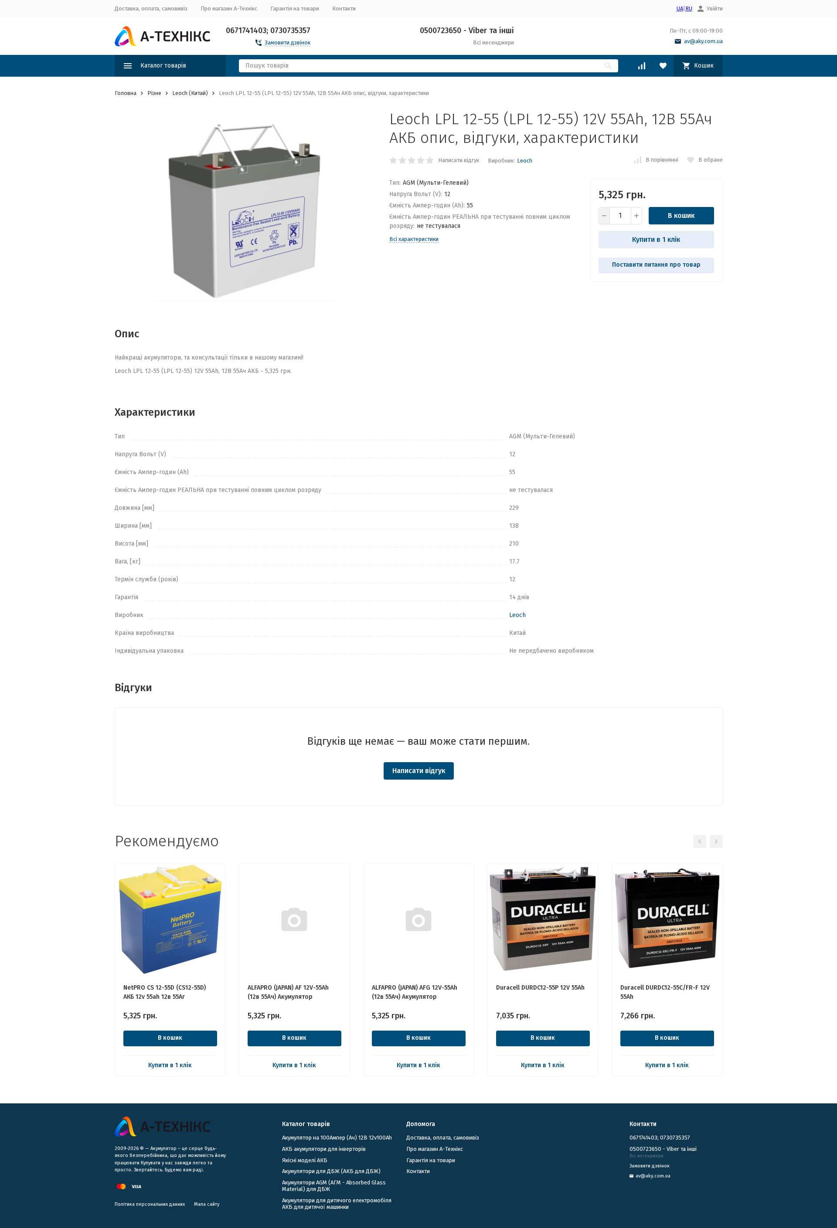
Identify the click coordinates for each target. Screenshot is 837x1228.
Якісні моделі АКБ (304, 1160)
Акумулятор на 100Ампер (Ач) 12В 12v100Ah (337, 1137)
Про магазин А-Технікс (229, 8)
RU (688, 8)
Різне (154, 93)
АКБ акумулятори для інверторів (324, 1149)
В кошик (681, 215)
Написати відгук (458, 160)
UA (680, 8)
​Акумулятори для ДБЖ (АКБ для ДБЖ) (331, 1171)
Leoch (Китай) (190, 93)
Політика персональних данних (150, 1204)
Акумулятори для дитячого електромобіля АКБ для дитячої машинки (336, 1204)
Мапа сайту (206, 1204)
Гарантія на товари (294, 8)
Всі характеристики (414, 239)
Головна (125, 93)
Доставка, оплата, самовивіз (151, 8)
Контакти (344, 8)
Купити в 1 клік (656, 239)
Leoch (524, 160)
